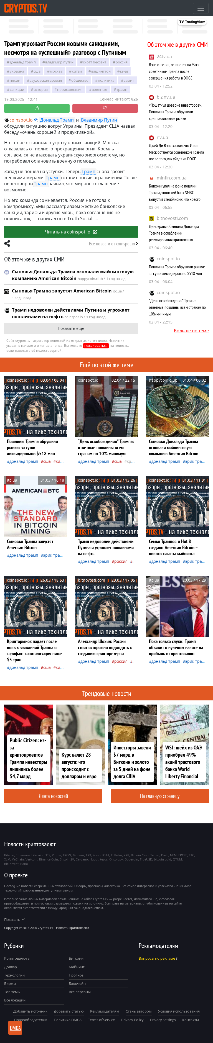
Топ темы (12, 991)
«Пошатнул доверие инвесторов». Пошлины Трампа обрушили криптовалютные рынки (175, 111)
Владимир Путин (59, 62)
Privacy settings (163, 1019)
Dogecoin (131, 859)
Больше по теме (191, 331)
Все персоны (80, 991)
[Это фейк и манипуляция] (105, 108)
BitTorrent (11, 864)
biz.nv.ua (166, 97)
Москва (56, 71)
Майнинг (77, 966)
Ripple (56, 855)
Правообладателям (30, 1019)
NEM (173, 855)
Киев (124, 71)
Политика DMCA (68, 1019)
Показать (12, 919)
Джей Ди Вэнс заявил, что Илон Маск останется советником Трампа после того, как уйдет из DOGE (176, 152)
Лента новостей (53, 795)
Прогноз (76, 975)
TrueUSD (146, 859)
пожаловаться (96, 345)
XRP (126, 855)
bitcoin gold (162, 859)
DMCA (15, 1027)
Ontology (116, 859)
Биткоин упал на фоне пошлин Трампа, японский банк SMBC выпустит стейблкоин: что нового (175, 192)
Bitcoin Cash (140, 855)
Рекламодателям (104, 1011)
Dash (164, 855)
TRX (88, 855)
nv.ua (162, 137)
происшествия (69, 89)
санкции (17, 89)
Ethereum (23, 855)
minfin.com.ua (172, 178)
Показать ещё (71, 328)
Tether (154, 855)
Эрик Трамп (196, 461)
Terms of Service (101, 1019)
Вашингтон (101, 71)
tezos (104, 859)
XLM (7, 859)
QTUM (177, 859)
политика (106, 80)
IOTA (105, 855)
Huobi (94, 859)
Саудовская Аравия (46, 80)
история (41, 89)
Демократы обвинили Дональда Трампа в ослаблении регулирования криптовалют (174, 233)
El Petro (116, 855)
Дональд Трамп (23, 62)
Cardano (82, 859)
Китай (77, 71)
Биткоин (76, 958)
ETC (191, 855)
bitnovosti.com (172, 218)
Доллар (10, 966)
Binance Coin (48, 859)
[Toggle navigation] (201, 8)
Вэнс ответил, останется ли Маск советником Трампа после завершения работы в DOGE (174, 71)
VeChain (18, 859)
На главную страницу (159, 795)
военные (99, 89)
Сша (37, 71)
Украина (17, 71)
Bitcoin (9, 855)
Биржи (10, 983)
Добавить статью (69, 1011)
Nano (24, 864)
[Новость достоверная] (37, 108)
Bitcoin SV (67, 859)
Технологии (14, 975)
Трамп (121, 89)
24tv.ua (164, 56)
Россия (122, 62)
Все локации (15, 1000)
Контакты (190, 1019)
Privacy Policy (132, 1019)
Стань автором (139, 1011)
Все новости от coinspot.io (112, 243)
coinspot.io (168, 259)
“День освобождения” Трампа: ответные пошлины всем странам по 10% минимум (177, 307)
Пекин (15, 80)
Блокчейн (77, 983)
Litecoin (37, 855)
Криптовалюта (16, 958)
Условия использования (179, 1011)
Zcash (97, 855)
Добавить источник (30, 1011)
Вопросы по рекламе (157, 958)
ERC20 (182, 855)
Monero (78, 855)
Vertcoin (31, 859)
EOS (47, 855)
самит (129, 80)
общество (79, 80)
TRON (67, 855)
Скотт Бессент (94, 62)
